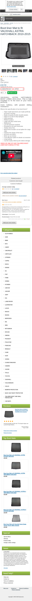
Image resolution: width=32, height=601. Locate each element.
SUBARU (7, 366)
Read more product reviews (10, 430)
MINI (6, 325)
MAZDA (7, 315)
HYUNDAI (7, 284)
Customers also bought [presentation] (15, 181)
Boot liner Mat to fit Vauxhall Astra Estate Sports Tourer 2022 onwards (15, 525)
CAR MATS (8, 401)
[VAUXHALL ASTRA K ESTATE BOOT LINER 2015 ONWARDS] (16, 507)
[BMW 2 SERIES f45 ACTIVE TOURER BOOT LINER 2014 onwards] (9, 419)
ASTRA (11, 23)
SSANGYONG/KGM (10, 362)
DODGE (7, 267)
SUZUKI (7, 369)
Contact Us (26, 11)
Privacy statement (8, 583)
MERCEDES (8, 318)
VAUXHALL (6, 23)
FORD (6, 277)
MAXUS (7, 311)
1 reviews (15, 76)
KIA (6, 298)
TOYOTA (7, 376)
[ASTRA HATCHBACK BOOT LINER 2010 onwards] (16, 470)
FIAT (6, 274)
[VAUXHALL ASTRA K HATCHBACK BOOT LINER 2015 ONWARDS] (16, 489)
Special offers (7, 536)
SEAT (6, 355)
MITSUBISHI (8, 328)
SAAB (6, 352)
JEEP (6, 294)
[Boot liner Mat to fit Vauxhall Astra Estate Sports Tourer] (16, 521)
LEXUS (7, 308)
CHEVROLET (8, 250)
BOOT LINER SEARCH (16, 14)
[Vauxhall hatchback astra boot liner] (4, 71)
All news (6, 568)
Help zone (6, 577)
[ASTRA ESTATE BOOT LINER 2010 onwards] (16, 452)
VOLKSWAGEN (9, 383)
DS (6, 271)
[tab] (16, 178)
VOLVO (7, 386)
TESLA (7, 372)
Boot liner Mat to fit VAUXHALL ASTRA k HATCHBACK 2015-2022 (15, 492)
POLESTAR (8, 342)
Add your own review (9, 192)
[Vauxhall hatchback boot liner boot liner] (9, 71)
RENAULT (7, 349)
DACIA (7, 264)
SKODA (7, 359)
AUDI (6, 237)
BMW (6, 240)
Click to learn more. (11, 6)
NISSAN (7, 332)
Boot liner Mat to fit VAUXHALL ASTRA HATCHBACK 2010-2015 (14, 474)
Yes (24, 218)
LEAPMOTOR (8, 305)
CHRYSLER (8, 254)
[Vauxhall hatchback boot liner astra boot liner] (20, 71)
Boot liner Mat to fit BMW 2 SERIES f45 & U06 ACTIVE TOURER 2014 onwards (21, 410)
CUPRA (7, 260)
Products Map (7, 540)
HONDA (7, 281)
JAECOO (7, 288)
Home (1, 23)
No (28, 218)
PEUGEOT (8, 338)
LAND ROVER (9, 301)
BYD (6, 243)
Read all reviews (8, 432)
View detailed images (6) (19, 66)
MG (6, 322)
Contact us (6, 579)
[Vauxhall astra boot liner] (25, 71)
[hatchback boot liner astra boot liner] (14, 71)
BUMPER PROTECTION (11, 389)
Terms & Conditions (9, 581)
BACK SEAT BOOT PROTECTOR (14, 393)
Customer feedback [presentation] (16, 183)
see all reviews (22, 195)
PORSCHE (8, 345)
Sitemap (6, 538)
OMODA (7, 335)
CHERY (7, 247)
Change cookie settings (10, 542)
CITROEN (7, 257)
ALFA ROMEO (9, 233)
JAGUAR (7, 291)
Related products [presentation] (16, 178)
